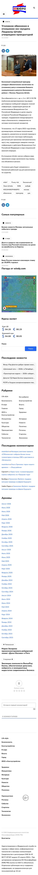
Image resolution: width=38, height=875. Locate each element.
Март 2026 (6, 523)
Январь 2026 (6, 531)
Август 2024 (6, 595)
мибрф (27, 186)
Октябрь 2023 (7, 634)
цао (29, 193)
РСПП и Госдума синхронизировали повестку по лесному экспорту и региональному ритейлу (19, 382)
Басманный (27, 182)
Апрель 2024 (7, 611)
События (5, 434)
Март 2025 (6, 569)
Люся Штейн (8, 186)
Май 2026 (5, 515)
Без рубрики (24, 397)
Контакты (6, 838)
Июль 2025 (6, 553)
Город (21, 408)
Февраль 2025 (7, 573)
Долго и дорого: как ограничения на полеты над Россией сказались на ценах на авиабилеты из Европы (19, 244)
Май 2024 (5, 607)
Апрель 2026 (7, 519)
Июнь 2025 (6, 557)
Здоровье (22, 412)
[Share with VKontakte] (3, 51)
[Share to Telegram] (7, 51)
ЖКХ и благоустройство (11, 761)
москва (26, 190)
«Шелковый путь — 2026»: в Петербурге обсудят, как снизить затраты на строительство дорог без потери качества (19, 369)
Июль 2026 (6, 508)
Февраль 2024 (7, 618)
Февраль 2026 (7, 527)
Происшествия (7, 430)
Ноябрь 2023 (7, 630)
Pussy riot (15, 182)
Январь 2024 (6, 622)
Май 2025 (5, 561)
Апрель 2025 (7, 565)
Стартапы (22, 434)
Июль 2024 (6, 599)
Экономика (23, 438)
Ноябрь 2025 (7, 538)
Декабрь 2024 (7, 580)
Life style (5, 396)
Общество (5, 426)
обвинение (7, 193)
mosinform (5, 451)
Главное (5, 408)
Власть (21, 405)
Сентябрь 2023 (7, 637)
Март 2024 (6, 614)
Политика (22, 426)
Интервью (23, 419)
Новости (22, 423)
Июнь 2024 (6, 603)
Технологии (6, 438)
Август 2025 (6, 550)
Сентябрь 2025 (7, 546)
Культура (5, 423)
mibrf (5, 182)
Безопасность (7, 401)
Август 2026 (6, 504)
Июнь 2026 (6, 511)
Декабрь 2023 (7, 626)
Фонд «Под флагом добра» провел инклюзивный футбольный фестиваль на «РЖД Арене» (19, 365)
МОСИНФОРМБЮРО (11, 190)
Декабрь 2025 (7, 534)
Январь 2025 (6, 576)
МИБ (19, 186)
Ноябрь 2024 (7, 584)
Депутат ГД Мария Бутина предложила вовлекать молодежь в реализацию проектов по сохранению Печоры (19, 378)
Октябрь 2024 (7, 588)
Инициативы (6, 419)
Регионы (22, 430)
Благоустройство (25, 401)
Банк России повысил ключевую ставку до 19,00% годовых (18, 261)
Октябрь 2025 (7, 542)
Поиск (4, 344)
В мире (4, 405)
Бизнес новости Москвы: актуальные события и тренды (17, 228)
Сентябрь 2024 (7, 592)
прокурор (19, 193)
